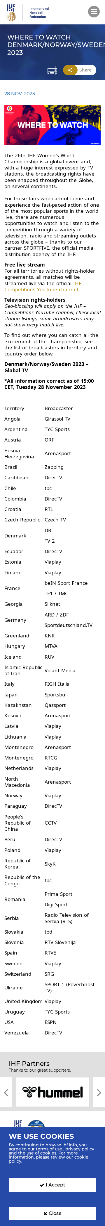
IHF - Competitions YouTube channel (44, 286)
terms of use (49, 1149)
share (85, 70)
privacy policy (79, 1149)
